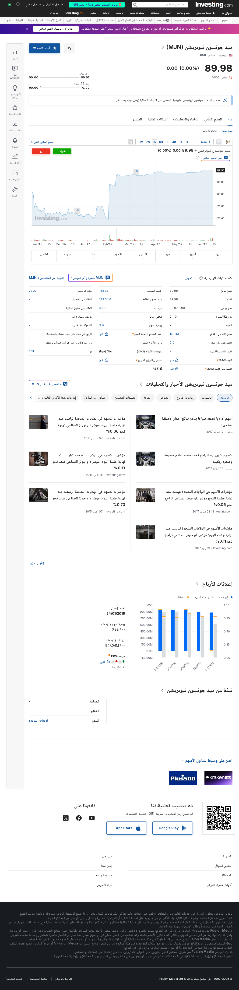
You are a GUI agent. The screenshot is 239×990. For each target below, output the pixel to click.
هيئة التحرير (104, 885)
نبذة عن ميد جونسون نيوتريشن (199, 690)
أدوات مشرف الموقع (219, 885)
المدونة (227, 856)
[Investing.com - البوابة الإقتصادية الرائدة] (214, 4)
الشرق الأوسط (54, 20)
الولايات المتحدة (39, 720)
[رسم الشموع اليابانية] (227, 141)
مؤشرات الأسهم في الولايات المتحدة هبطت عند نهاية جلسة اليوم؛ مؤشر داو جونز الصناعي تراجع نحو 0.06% (198, 498)
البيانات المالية (158, 119)
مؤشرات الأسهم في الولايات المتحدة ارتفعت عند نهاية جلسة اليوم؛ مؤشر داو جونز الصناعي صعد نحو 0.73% (88, 498)
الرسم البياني (213, 119)
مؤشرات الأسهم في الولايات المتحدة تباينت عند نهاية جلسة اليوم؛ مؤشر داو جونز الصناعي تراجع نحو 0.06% (91, 425)
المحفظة (227, 875)
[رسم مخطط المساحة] (218, 141)
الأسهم (225, 20)
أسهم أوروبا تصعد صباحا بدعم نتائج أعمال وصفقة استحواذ (197, 421)
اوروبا (68, 20)
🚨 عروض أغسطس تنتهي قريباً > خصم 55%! (96, 4)
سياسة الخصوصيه (39, 978)
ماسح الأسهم (207, 20)
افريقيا (19, 20)
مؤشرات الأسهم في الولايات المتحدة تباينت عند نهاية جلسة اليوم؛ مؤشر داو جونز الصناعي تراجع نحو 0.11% (198, 535)
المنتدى (137, 119)
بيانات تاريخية (209, 130)
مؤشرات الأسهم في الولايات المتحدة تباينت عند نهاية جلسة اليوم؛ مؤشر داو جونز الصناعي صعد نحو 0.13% (88, 461)
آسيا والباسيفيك (35, 20)
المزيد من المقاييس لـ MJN (46, 278)
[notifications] (18, 4)
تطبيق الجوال (223, 865)
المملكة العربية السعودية (185, 20)
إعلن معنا (106, 865)
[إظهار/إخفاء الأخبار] (130, 141)
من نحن (107, 856)
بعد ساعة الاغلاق (104, 20)
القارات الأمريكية (83, 20)
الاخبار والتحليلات (185, 119)
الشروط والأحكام (64, 978)
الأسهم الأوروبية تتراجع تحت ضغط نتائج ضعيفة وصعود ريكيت (198, 458)
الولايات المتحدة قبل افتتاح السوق (135, 20)
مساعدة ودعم (104, 875)
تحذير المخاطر (14, 978)
